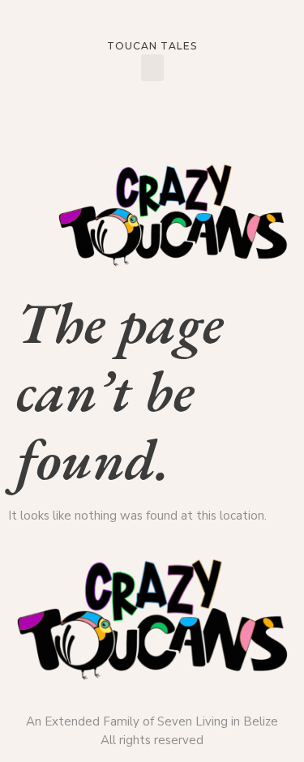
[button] (152, 67)
